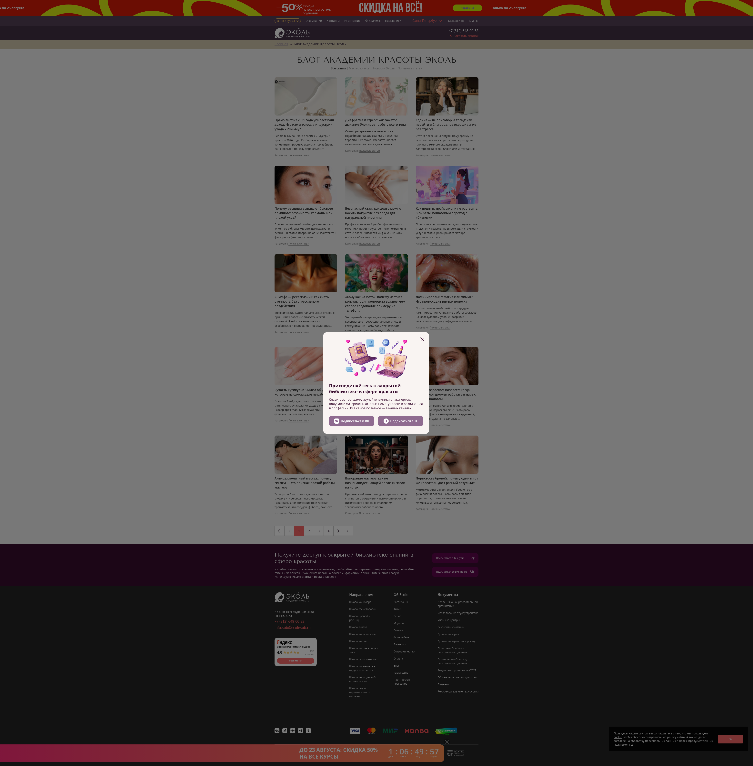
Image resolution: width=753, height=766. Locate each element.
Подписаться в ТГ (404, 421)
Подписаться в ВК (355, 421)
